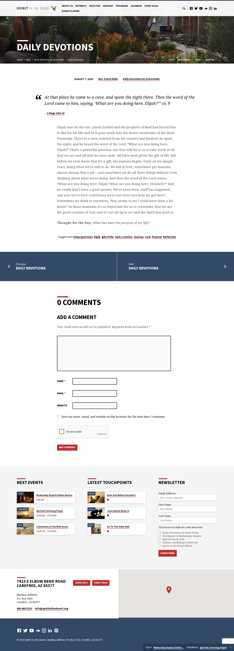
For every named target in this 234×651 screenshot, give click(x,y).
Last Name (164, 516)
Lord (147, 236)
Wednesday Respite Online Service (54, 495)
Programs (122, 5)
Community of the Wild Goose (52, 526)
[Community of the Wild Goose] (25, 529)
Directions (101, 582)
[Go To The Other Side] (96, 529)
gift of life (108, 236)
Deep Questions (83, 236)
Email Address (167, 493)
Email (61, 393)
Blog (28, 59)
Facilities (94, 5)
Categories (183, 59)
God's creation (123, 236)
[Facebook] (191, 8)
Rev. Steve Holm (108, 79)
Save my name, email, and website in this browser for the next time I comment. (113, 417)
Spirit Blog (151, 5)
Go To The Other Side (118, 526)
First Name (164, 504)
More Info (82, 582)
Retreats (81, 5)
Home (20, 59)
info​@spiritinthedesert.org (51, 608)
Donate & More (70, 11)
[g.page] (56, 630)
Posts (172, 59)
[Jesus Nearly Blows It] (96, 513)
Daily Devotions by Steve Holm (49, 59)
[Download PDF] (108, 499)
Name (61, 381)
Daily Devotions (76, 59)
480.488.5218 (24, 608)
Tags (198, 59)
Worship (108, 5)
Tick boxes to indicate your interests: (180, 527)
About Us (67, 5)
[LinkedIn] (215, 8)
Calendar (136, 5)
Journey (139, 236)
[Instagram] (210, 8)
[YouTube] (201, 8)
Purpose (157, 236)
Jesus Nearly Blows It (118, 510)
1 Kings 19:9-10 (55, 113)
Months (210, 59)
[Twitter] (196, 8)
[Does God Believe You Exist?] (96, 497)
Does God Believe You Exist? (121, 495)
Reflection (169, 236)
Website (62, 405)
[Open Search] (184, 8)
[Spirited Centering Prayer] (25, 513)
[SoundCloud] (206, 8)
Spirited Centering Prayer (49, 510)
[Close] (230, 647)
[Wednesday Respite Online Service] (25, 497)
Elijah (97, 236)
